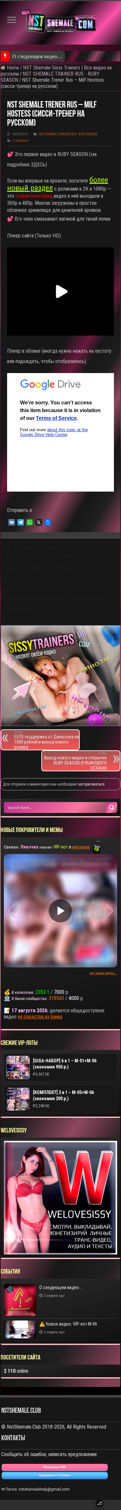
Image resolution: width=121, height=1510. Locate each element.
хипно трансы (18, 609)
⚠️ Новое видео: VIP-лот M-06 (68, 1324)
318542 (56, 998)
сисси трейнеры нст (91, 599)
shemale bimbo (19, 558)
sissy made (92, 558)
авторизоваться (91, 784)
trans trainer (72, 568)
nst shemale (27, 547)
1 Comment (21, 140)
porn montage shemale (67, 547)
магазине (81, 847)
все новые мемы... (103, 973)
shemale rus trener (58, 558)
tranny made (40, 568)
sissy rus (13, 568)
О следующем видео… (37, 56)
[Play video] (60, 910)
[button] (109, 911)
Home (12, 68)
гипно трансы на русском (29, 578)
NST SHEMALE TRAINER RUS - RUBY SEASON (68, 134)
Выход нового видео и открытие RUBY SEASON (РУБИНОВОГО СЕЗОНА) (75, 761)
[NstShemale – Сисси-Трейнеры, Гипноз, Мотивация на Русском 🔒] (61, 23)
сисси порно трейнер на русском (35, 599)
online (16, 1371)
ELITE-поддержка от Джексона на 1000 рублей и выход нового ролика (46, 740)
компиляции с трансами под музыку (39, 589)
